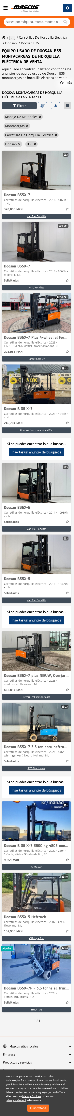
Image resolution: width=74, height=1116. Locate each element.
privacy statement (16, 1100)
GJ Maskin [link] (36, 867)
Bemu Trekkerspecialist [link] (36, 697)
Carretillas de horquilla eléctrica (43, 37)
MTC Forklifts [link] (36, 287)
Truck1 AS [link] (36, 1009)
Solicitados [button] (11, 280)
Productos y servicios (17, 1062)
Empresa (9, 1055)
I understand (38, 1108)
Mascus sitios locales (23, 1046)
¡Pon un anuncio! (67, 8)
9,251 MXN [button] (11, 860)
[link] (36, 170)
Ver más (66, 82)
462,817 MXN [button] (13, 690)
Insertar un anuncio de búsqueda (36, 452)
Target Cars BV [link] (36, 359)
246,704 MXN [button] (13, 423)
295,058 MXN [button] (13, 352)
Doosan (11, 43)
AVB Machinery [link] (36, 768)
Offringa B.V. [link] (36, 938)
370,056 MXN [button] (13, 209)
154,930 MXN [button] (13, 931)
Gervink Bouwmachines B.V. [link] (36, 430)
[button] (19, 105)
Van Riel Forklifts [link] (36, 216)
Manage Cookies (31, 1096)
